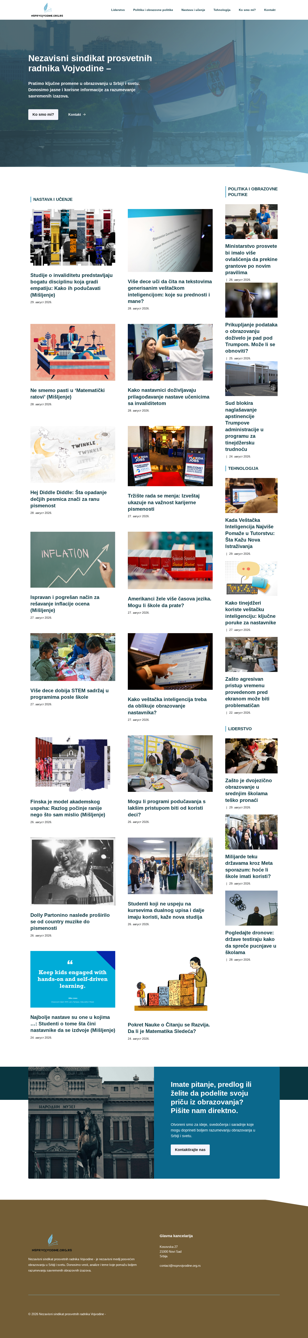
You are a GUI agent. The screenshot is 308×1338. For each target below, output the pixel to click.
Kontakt (270, 10)
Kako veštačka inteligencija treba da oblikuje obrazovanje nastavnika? (167, 705)
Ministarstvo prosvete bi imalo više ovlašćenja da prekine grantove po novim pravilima (251, 259)
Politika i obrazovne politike (153, 10)
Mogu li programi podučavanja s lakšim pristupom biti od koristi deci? (167, 808)
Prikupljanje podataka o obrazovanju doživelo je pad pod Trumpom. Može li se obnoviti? (251, 338)
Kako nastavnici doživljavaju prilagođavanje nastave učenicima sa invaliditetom (168, 396)
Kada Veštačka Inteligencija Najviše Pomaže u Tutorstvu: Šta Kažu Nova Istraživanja (250, 533)
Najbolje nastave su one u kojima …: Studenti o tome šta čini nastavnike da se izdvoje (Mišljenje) (72, 1023)
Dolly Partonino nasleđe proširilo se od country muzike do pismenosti (70, 921)
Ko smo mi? (247, 10)
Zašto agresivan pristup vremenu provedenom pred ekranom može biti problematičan (247, 692)
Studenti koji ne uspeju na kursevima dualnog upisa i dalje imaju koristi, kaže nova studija (166, 910)
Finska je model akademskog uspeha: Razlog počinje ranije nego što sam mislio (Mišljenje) (67, 808)
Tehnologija (222, 10)
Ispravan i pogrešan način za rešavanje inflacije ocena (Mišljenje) (64, 603)
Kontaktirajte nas (190, 1150)
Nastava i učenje (193, 10)
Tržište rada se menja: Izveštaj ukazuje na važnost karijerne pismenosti (164, 502)
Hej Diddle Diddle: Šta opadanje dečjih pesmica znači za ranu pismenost (68, 499)
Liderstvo (118, 10)
